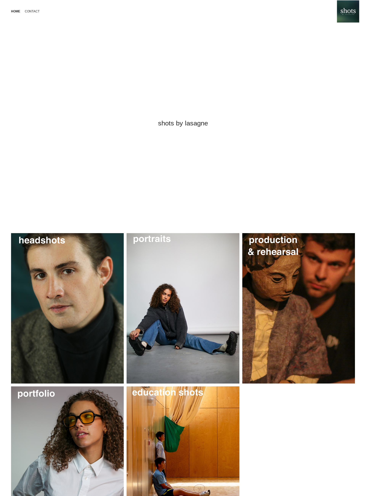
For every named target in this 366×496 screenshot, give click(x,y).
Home (15, 11)
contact (32, 11)
